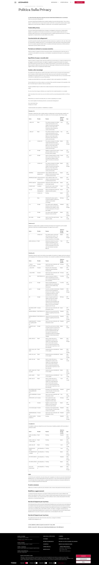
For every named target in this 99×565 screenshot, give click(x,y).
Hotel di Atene (21, 536)
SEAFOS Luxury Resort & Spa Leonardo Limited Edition (28, 548)
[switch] (36, 563)
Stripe (38, 122)
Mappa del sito (46, 549)
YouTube (39, 264)
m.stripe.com (39, 141)
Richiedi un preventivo (48, 541)
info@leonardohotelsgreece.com (34, 519)
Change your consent (32, 104)
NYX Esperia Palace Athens (23, 537)
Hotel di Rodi (21, 542)
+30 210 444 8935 (68, 548)
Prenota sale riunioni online (65, 544)
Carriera (61, 536)
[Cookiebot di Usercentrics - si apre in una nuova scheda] (13, 563)
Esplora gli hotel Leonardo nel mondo (68, 541)
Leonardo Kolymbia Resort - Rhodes (25, 544)
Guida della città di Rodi (49, 536)
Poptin (38, 241)
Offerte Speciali (64, 2)
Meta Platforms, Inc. (41, 276)
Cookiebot (50, 107)
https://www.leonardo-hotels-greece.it (35, 19)
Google (38, 150)
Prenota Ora (79, 2)
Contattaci (46, 544)
